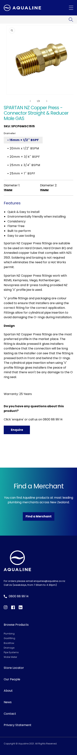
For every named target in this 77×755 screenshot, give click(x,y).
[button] (71, 19)
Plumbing (9, 633)
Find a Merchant (39, 516)
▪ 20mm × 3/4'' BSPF (23, 157)
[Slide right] (47, 101)
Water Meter (10, 657)
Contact (10, 714)
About (8, 690)
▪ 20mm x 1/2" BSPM (23, 148)
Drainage (9, 647)
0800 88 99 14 (53, 419)
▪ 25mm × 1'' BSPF (21, 173)
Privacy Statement (17, 725)
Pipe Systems (11, 652)
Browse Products (16, 625)
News (8, 702)
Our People (12, 679)
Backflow (9, 643)
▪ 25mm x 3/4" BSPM (23, 165)
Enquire (17, 430)
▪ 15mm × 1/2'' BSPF (23, 140)
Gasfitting (9, 638)
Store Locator (14, 668)
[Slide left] (30, 101)
